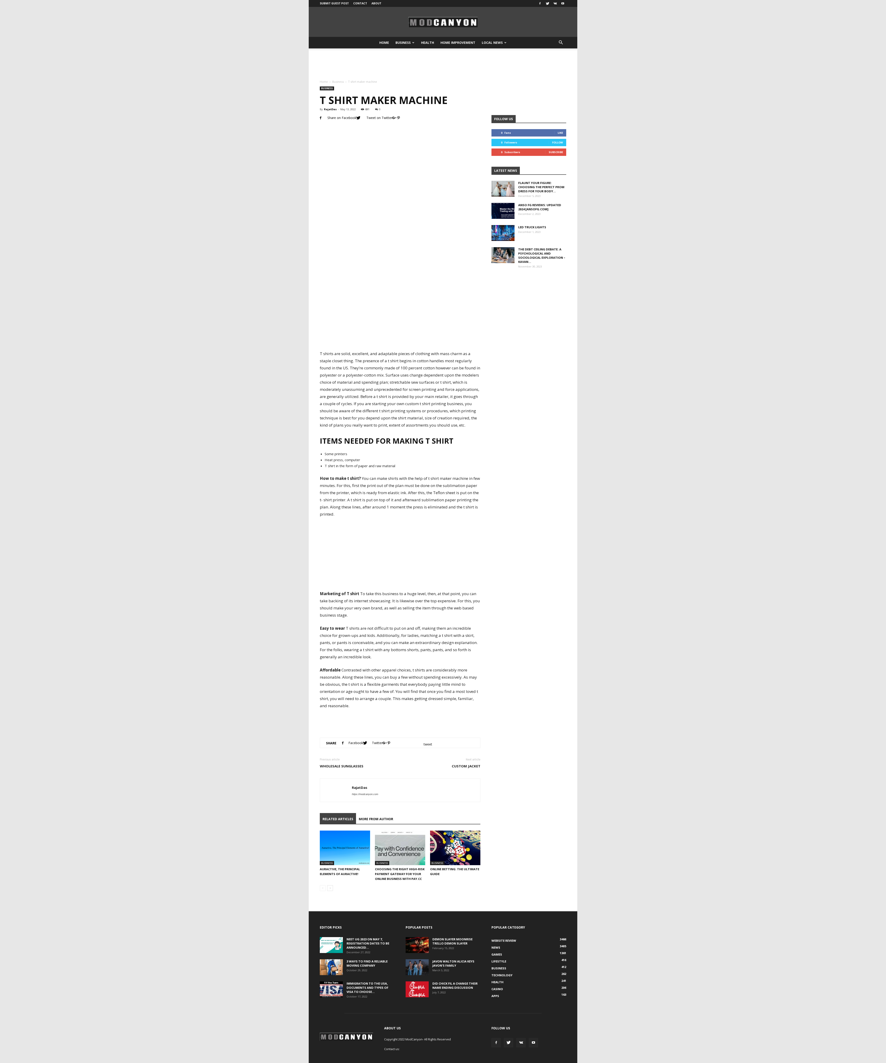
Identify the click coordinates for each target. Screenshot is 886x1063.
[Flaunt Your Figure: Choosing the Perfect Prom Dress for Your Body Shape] (503, 189)
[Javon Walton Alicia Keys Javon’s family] (417, 967)
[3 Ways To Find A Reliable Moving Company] (331, 967)
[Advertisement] (443, 64)
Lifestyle (498, 961)
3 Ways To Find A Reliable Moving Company (367, 963)
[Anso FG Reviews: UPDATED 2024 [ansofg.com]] (503, 211)
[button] (560, 42)
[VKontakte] (555, 3)
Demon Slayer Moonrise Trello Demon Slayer (452, 941)
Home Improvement (457, 42)
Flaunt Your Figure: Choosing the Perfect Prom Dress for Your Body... (541, 187)
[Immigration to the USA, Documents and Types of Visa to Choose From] (331, 989)
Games (496, 954)
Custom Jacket (466, 766)
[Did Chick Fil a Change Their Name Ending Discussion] (417, 989)
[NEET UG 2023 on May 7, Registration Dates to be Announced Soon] (331, 945)
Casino (497, 989)
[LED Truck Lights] (503, 233)
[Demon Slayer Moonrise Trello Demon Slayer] (417, 945)
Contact (360, 3)
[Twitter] (547, 3)
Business (403, 42)
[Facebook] (539, 3)
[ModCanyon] (443, 22)
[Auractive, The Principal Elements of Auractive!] (345, 848)
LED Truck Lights (532, 227)
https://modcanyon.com (365, 794)
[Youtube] (562, 3)
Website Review (503, 940)
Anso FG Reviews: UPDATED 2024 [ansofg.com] (539, 207)
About (376, 3)
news (495, 947)
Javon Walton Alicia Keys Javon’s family (453, 963)
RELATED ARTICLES (338, 819)
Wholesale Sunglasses (341, 766)
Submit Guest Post (334, 3)
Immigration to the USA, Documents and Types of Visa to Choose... (367, 987)
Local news (492, 42)
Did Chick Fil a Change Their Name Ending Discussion (455, 985)
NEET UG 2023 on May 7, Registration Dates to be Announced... (368, 943)
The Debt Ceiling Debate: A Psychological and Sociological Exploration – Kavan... (541, 255)
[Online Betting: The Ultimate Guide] (455, 848)
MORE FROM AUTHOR (376, 819)
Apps (495, 996)
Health (427, 42)
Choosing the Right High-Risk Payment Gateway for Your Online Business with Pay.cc (400, 874)
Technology (501, 975)
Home (384, 42)
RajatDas (330, 109)
